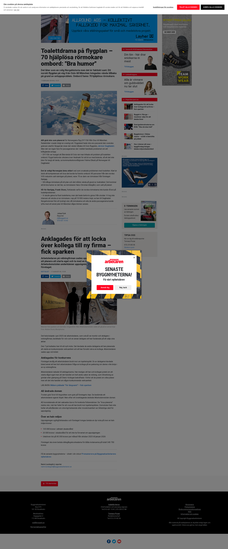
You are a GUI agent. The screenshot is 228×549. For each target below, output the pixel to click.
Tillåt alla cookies (188, 7)
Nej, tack (123, 287)
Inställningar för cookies (163, 7)
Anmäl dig (105, 287)
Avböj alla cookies (212, 7)
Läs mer (16, 10)
